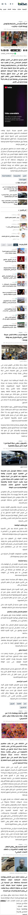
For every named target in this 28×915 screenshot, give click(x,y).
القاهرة (19, 704)
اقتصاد (9, 9)
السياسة (13, 307)
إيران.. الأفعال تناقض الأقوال (12, 217)
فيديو (4, 9)
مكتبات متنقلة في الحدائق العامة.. (10, 236)
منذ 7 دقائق (16, 239)
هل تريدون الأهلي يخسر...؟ (12, 227)
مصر (25, 704)
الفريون (12, 704)
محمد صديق (23, 467)
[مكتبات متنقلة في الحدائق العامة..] (23, 236)
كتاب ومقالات (15, 215)
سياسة (14, 9)
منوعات (20, 21)
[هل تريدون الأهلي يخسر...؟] (23, 227)
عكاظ (25, 21)
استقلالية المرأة (6, 176)
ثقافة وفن (13, 257)
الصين (24, 176)
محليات (19, 9)
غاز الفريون (23, 707)
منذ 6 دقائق (16, 220)
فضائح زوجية (17, 176)
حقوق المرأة (22, 179)
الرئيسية (24, 9)
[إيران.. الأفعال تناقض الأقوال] (23, 217)
